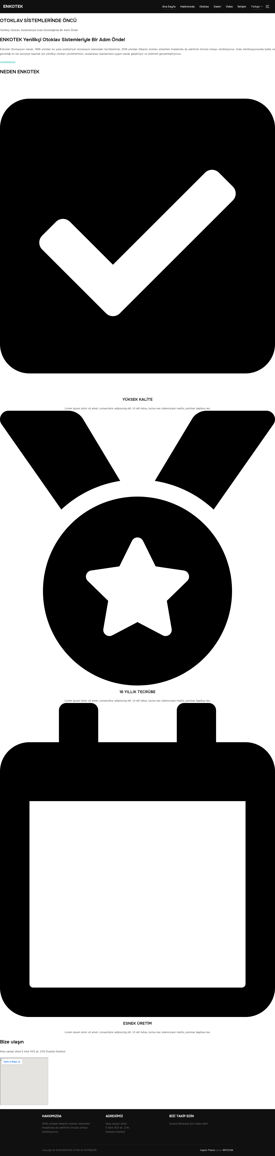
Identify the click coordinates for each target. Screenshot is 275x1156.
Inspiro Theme (207, 1150)
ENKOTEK (13, 6)
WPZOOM (228, 1150)
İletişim (242, 6)
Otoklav (204, 6)
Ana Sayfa (169, 6)
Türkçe (255, 6)
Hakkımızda (187, 6)
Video (229, 6)
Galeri (217, 6)
